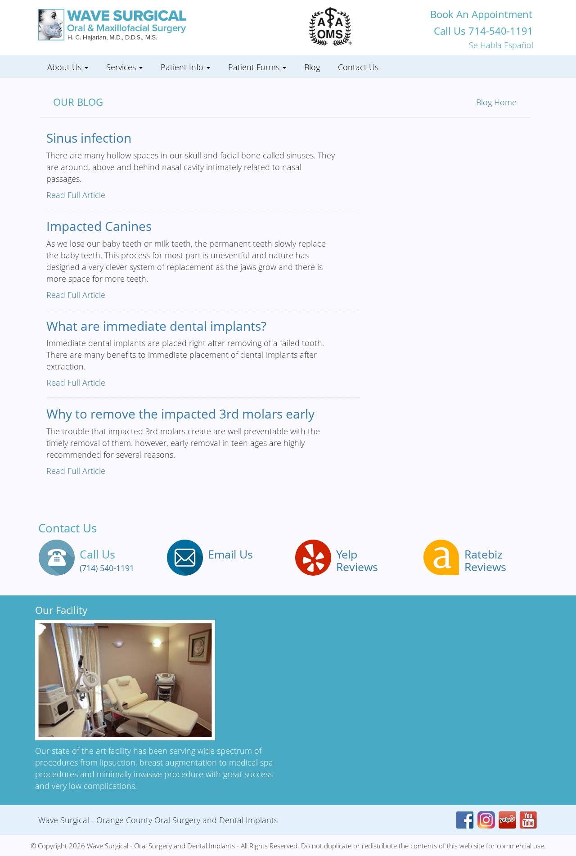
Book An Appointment (481, 14)
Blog (312, 67)
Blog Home (496, 102)
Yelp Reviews (357, 560)
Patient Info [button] (183, 67)
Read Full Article (75, 194)
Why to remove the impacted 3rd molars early (180, 413)
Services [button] (122, 67)
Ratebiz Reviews (485, 560)
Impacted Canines (99, 225)
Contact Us (358, 67)
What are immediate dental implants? (156, 325)
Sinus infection (88, 137)
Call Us (483, 30)
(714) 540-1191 (107, 568)
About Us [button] (65, 67)
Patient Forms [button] (255, 67)
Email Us (230, 554)
